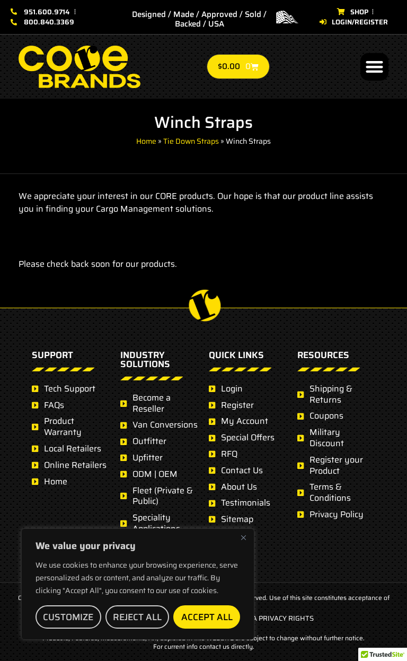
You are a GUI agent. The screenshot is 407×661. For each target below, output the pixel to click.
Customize (68, 617)
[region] (137, 584)
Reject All (137, 617)
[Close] (243, 537)
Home (146, 141)
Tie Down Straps (191, 141)
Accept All (207, 617)
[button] (374, 67)
